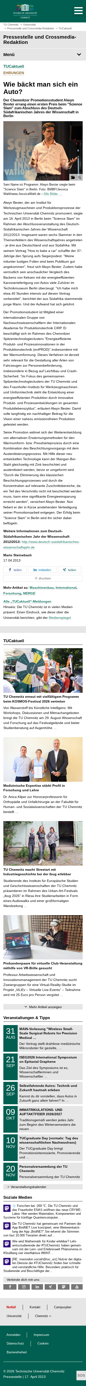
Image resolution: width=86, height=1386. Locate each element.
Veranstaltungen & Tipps (26, 1018)
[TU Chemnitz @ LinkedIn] (37, 1287)
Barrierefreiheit (17, 1352)
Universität (14, 1316)
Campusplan (62, 1307)
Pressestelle (12, 1377)
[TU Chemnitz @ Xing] (50, 1287)
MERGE (29, 593)
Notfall (11, 1307)
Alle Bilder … (53, 194)
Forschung (12, 593)
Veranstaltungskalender (28, 1187)
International (66, 587)
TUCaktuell (13, 66)
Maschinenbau (42, 587)
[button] (73, 11)
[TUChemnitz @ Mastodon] (63, 1287)
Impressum (41, 1335)
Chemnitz (41, 1316)
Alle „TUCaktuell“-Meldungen (27, 601)
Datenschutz (15, 1343)
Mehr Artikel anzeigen (45, 1007)
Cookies (43, 1343)
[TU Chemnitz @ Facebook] (9, 1287)
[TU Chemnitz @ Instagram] (24, 1287)
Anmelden (13, 1335)
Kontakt (35, 1307)
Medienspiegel (60, 618)
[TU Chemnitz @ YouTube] (77, 1287)
